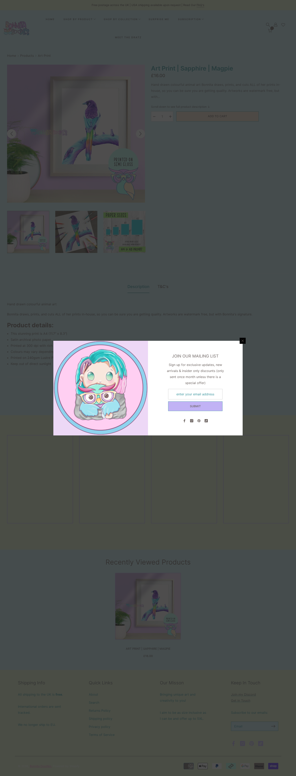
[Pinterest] (199, 420)
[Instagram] (191, 420)
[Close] (243, 341)
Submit (195, 406)
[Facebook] (184, 420)
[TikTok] (206, 420)
